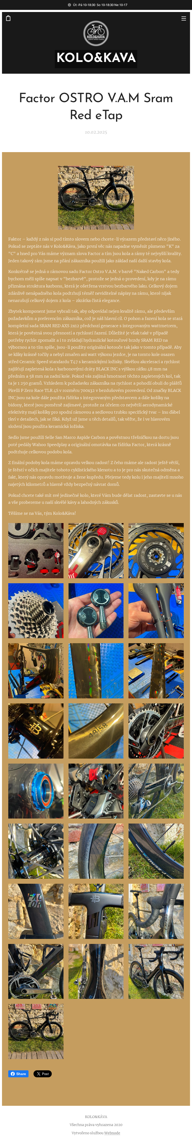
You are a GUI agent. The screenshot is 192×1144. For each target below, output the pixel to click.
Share (21, 1074)
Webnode (112, 1133)
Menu (184, 18)
